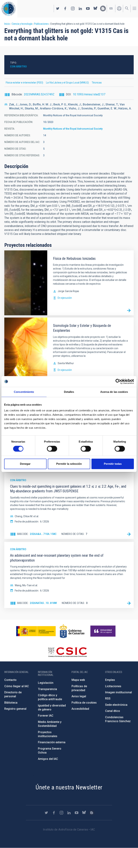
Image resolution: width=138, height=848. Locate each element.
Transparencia (47, 689)
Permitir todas (113, 463)
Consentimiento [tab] (24, 391)
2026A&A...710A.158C (43, 534)
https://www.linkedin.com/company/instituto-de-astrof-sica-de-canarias (80, 8)
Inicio (7, 23)
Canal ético (112, 711)
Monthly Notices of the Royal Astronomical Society (73, 128)
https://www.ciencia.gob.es (36, 631)
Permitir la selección (69, 463)
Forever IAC (45, 715)
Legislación (45, 682)
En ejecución (65, 297)
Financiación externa (51, 742)
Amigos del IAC (48, 759)
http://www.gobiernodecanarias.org (72, 631)
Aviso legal (79, 696)
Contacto (10, 680)
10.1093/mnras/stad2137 (89, 94)
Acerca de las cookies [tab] (114, 391)
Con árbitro (18, 66)
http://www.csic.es (67, 652)
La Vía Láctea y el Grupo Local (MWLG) (67, 82)
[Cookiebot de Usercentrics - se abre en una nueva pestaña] (118, 381)
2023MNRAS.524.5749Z (39, 94)
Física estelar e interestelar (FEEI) (24, 82)
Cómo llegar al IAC (16, 686)
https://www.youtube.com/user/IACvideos (88, 8)
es (111, 8)
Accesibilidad (80, 708)
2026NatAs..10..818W (43, 603)
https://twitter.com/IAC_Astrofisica (57, 8)
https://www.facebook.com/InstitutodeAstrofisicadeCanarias (65, 8)
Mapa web (78, 680)
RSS (108, 698)
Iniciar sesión (119, 8)
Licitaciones (113, 686)
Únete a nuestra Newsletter (69, 787)
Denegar (25, 463)
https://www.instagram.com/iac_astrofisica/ (73, 8)
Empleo (110, 680)
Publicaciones (41, 23)
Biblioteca (10, 702)
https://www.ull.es (103, 631)
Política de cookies (84, 702)
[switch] (52, 449)
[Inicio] (8, 8)
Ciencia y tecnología (22, 23)
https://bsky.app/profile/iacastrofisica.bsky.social (95, 8)
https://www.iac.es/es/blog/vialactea (103, 8)
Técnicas (97, 82)
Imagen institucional (118, 692)
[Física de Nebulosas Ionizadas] (129, 310)
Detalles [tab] (69, 391)
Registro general (15, 708)
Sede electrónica (116, 704)
